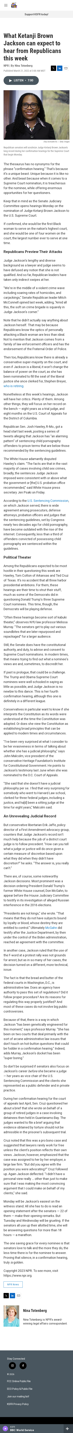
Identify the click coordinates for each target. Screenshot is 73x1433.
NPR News (13, 1284)
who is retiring (13, 386)
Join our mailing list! (18, 1396)
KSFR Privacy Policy (18, 1404)
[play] (5, 1428)
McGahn (51, 928)
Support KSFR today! (36, 14)
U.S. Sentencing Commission (47, 501)
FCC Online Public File (19, 1381)
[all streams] (68, 1428)
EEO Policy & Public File (19, 1389)
